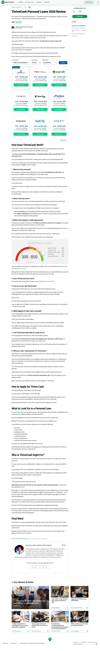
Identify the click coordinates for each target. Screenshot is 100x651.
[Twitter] (63, 545)
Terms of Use (76, 642)
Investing (38, 2)
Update (63, 63)
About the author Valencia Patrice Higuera (39, 545)
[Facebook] (96, 644)
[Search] (98, 2)
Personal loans (16, 412)
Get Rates (80, 16)
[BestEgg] (40, 96)
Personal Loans (29, 2)
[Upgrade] (59, 72)
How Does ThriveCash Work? (79, 25)
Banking (21, 2)
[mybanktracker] (7, 2)
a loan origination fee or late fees (44, 281)
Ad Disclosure (63, 140)
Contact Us (14, 643)
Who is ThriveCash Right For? (79, 33)
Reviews (25, 538)
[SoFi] (40, 121)
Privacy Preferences (92, 642)
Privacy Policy (84, 642)
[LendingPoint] (21, 72)
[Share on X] (25, 7)
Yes (36, 567)
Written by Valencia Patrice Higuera (24, 27)
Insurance (46, 2)
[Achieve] (59, 96)
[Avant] (59, 121)
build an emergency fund (31, 35)
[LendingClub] (40, 72)
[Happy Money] (21, 121)
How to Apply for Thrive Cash (78, 28)
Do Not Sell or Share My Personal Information (32, 643)
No (46, 567)
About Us (5, 643)
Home (13, 538)
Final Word (74, 36)
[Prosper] (21, 96)
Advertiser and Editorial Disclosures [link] (89, 2)
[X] (93, 644)
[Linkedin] (65, 545)
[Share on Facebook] (29, 7)
